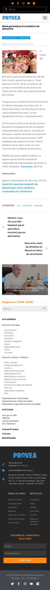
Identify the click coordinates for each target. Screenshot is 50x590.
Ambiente (8, 332)
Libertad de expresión (14, 370)
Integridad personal (13, 365)
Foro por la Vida (9, 415)
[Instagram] (23, 3)
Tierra (7, 349)
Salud (7, 344)
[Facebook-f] (18, 3)
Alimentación (10, 329)
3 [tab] (20, 293)
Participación (10, 382)
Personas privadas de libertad (18, 384)
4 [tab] (23, 293)
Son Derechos (9, 423)
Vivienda (8, 352)
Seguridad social (12, 346)
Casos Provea (10, 429)
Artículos (7, 409)
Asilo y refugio (11, 362)
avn (18, 205)
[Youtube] (28, 3)
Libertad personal (12, 373)
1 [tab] (13, 293)
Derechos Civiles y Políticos (15, 357)
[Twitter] (12, 3)
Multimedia (9, 437)
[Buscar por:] (25, 308)
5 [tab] (26, 293)
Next (46, 279)
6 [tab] (30, 293)
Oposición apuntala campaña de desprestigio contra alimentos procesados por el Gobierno (20, 187)
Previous (3, 279)
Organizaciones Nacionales (15, 398)
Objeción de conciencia (15, 379)
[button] (45, 18)
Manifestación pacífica (15, 376)
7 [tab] (33, 293)
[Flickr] (34, 3)
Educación (9, 335)
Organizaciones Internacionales (17, 401)
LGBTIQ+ (6, 418)
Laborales (8, 338)
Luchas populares (10, 420)
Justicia (8, 367)
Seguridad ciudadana (14, 390)
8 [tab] (36, 293)
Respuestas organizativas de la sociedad (21, 403)
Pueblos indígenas (13, 341)
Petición (8, 387)
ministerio (27, 205)
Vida (6, 393)
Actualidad (9, 319)
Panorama (26, 166)
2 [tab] (16, 293)
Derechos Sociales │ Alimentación (16, 38)
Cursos (6, 433)
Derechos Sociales (11, 324)
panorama (38, 205)
